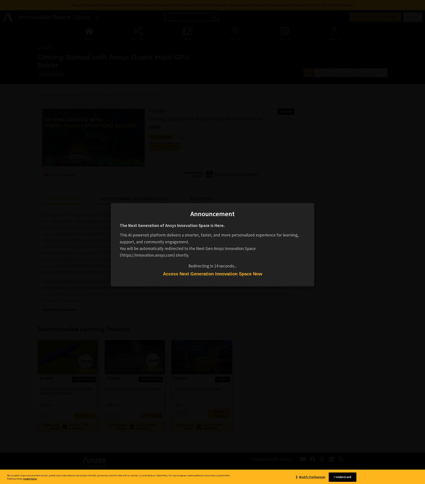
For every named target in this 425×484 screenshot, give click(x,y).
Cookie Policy (30, 479)
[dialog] (212, 242)
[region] (212, 477)
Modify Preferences (312, 477)
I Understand (342, 477)
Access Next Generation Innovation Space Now (212, 273)
